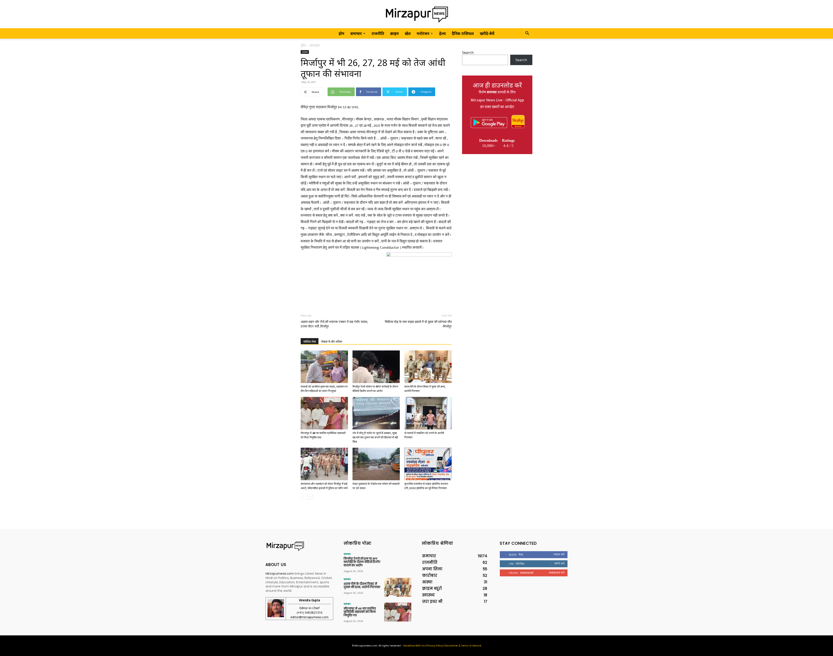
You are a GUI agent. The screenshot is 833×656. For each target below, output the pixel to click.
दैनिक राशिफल (463, 33)
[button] (527, 33)
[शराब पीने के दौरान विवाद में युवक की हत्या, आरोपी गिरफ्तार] (428, 366)
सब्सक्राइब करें (556, 572)
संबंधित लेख (309, 341)
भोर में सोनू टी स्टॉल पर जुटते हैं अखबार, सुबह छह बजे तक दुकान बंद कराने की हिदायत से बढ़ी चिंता (375, 437)
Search (468, 52)
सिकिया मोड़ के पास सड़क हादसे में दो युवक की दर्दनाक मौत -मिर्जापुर (418, 324)
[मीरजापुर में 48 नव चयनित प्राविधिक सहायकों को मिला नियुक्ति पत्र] (324, 413)
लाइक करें (558, 554)
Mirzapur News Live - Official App (497, 100)
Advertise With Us (414, 645)
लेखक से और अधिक (331, 341)
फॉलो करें (559, 563)
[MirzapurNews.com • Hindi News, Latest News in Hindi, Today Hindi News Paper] (416, 14)
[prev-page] (303, 497)
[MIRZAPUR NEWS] (299, 546)
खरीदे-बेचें (487, 33)
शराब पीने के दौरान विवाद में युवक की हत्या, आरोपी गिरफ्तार (362, 585)
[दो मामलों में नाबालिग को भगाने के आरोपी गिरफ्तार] (428, 413)
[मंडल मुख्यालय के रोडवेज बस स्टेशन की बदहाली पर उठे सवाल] (376, 464)
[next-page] (310, 497)
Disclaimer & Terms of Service (463, 645)
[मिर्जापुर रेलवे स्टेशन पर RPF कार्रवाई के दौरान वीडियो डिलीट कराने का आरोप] (376, 366)
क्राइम (394, 33)
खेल (408, 33)
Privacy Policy (435, 645)
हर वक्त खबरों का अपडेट (497, 107)
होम (341, 33)
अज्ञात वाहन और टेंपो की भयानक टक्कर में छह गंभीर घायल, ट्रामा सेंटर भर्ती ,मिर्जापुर (334, 324)
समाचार (356, 33)
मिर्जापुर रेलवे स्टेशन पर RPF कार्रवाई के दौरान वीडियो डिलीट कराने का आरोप (362, 562)
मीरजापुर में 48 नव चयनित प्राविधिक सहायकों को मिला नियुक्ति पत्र (360, 612)
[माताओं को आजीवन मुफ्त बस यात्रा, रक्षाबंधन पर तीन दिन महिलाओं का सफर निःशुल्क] (324, 366)
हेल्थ (442, 33)
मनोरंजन (423, 33)
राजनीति (378, 33)
